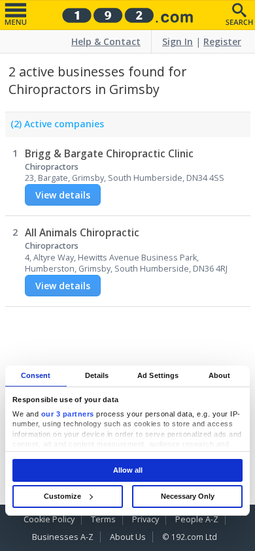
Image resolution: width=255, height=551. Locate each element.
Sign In (177, 41)
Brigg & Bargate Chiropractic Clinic (109, 154)
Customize (62, 496)
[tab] (54, 127)
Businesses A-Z (63, 537)
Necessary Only (187, 496)
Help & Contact (106, 41)
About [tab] (220, 375)
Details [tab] (97, 375)
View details (62, 195)
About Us (128, 537)
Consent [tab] (36, 375)
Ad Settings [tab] (157, 375)
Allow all (128, 470)
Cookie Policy (49, 519)
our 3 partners (67, 414)
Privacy (145, 519)
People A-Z (196, 519)
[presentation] (54, 127)
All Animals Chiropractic (82, 233)
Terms (103, 519)
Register (222, 41)
